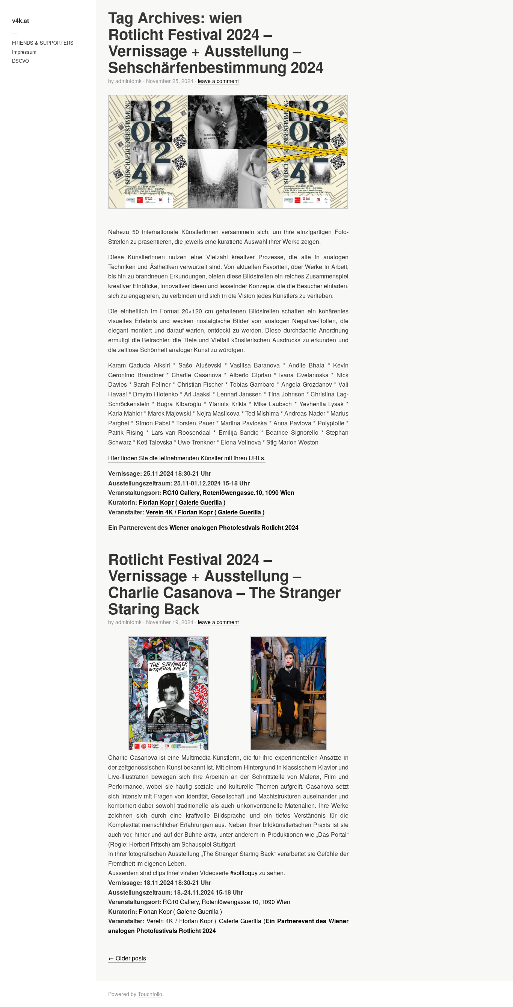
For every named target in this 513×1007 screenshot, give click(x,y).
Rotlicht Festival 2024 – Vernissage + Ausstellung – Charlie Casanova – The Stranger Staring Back (224, 583)
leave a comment (218, 81)
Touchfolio (150, 994)
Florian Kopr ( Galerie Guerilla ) (180, 911)
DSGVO (20, 60)
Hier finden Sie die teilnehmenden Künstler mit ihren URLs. (187, 458)
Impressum (24, 51)
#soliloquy (244, 872)
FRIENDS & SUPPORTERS (43, 42)
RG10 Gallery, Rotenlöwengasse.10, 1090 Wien (226, 901)
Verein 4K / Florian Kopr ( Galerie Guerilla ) (206, 920)
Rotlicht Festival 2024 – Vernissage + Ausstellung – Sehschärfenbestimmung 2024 (216, 50)
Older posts (127, 958)
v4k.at (20, 20)
